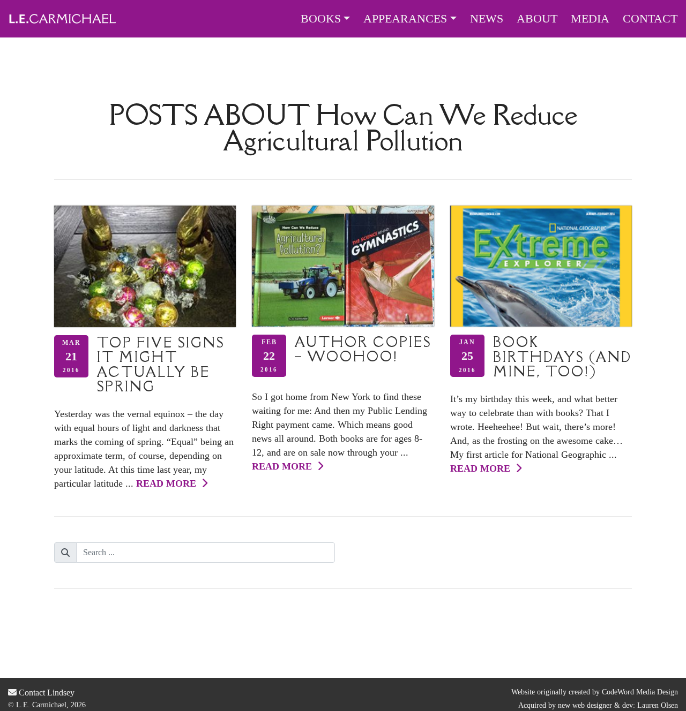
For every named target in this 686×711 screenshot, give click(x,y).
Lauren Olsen (657, 705)
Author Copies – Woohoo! (363, 349)
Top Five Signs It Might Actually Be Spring (161, 365)
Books (321, 19)
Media (590, 19)
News (486, 19)
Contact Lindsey (45, 692)
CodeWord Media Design (640, 692)
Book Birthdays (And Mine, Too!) (562, 356)
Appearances (405, 19)
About (537, 19)
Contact (650, 19)
